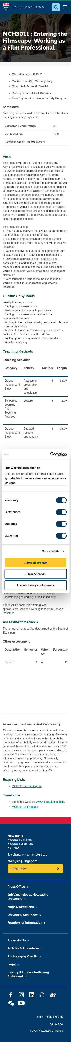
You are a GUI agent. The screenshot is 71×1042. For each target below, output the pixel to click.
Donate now (19, 868)
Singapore (30, 861)
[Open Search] (56, 7)
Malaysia (14, 861)
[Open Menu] (65, 7)
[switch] (61, 512)
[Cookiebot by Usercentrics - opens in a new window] (50, 454)
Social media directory (50, 1017)
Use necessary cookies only (35, 585)
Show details (50, 551)
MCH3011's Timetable (25, 806)
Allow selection (35, 573)
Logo (6, 7)
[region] (35, 681)
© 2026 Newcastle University (46, 1030)
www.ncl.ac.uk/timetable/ (50, 802)
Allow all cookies (35, 562)
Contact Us (56, 1023)
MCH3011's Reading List (27, 786)
